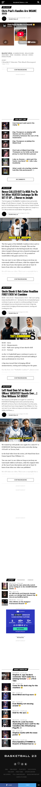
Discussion (32, 769)
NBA (6, 769)
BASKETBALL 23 (13, 19)
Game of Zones (21, 777)
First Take (19, 772)
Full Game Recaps (19, 774)
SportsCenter (30, 772)
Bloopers (7, 774)
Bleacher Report (33, 774)
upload (25, 55)
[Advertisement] (20, 95)
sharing (18, 55)
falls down (29, 53)
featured (5, 55)
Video (31, 55)
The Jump (11, 772)
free (11, 55)
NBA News (13, 769)
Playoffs (22, 769)
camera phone (19, 53)
